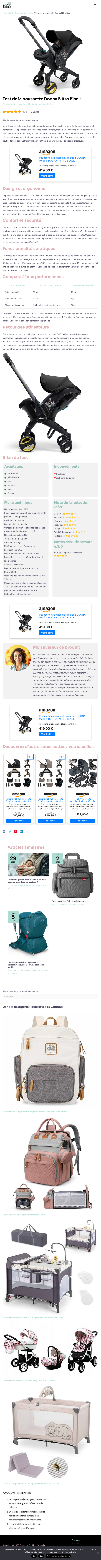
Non (41, 1556)
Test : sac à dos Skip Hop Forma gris (69, 901)
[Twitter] (9, 831)
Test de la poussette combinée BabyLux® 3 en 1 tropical (29, 1380)
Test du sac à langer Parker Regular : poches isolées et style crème (35, 1111)
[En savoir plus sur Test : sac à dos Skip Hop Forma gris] (73, 875)
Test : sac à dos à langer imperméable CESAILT (25, 1214)
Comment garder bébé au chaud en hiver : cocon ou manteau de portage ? (27, 880)
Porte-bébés (25, 885)
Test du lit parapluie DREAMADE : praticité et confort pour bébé (33, 1317)
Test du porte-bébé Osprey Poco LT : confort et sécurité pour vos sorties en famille (26, 964)
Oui (34, 1556)
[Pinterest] (15, 831)
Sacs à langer (58, 904)
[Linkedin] (21, 831)
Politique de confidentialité (58, 1556)
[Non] (97, 1553)
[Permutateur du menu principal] (95, 5)
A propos (76, 1540)
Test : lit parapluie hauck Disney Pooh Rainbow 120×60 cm (31, 1483)
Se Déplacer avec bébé (75, 904)
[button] (21, 120)
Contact (75, 1543)
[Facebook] (4, 831)
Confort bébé (13, 885)
